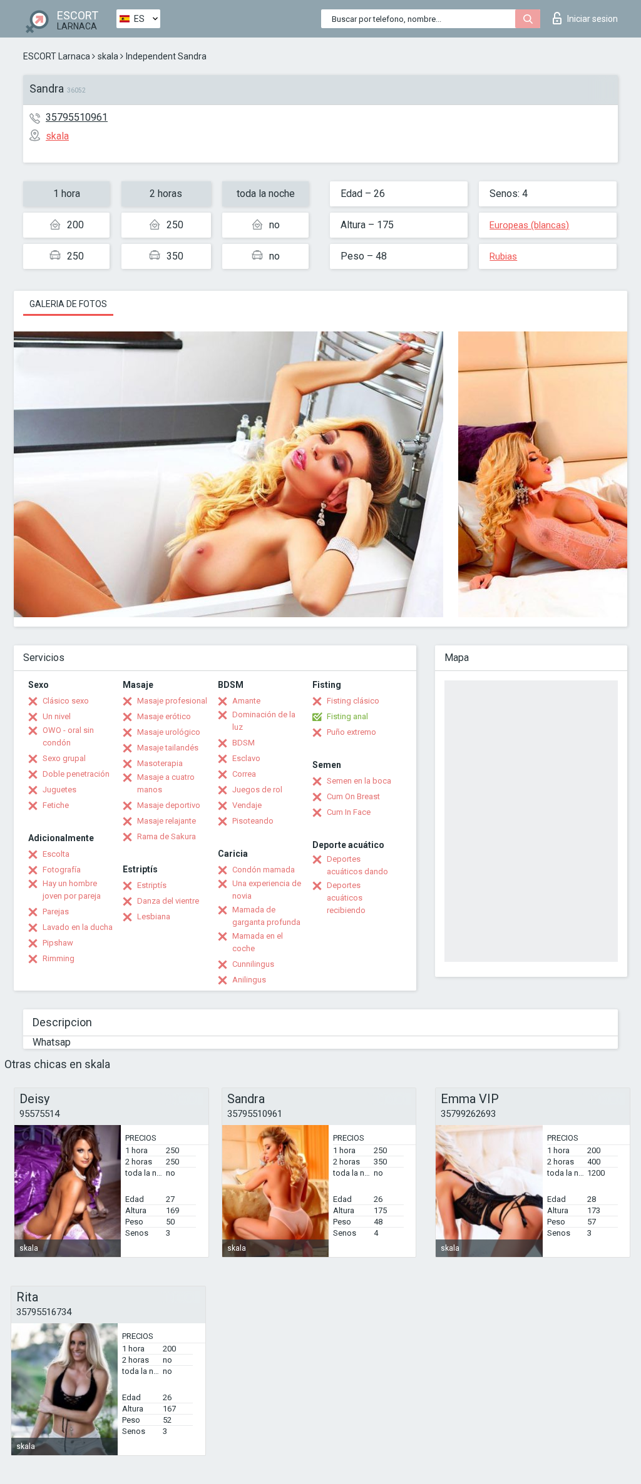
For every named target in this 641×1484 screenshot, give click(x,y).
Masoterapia (160, 763)
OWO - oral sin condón (68, 736)
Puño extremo (351, 732)
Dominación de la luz (263, 721)
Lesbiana (153, 916)
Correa (244, 774)
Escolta (56, 854)
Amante (246, 700)
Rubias (503, 256)
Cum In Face (349, 812)
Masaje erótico (164, 716)
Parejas (56, 911)
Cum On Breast (353, 796)
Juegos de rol (257, 789)
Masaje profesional (172, 700)
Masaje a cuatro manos (166, 783)
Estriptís (152, 885)
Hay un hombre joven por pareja (72, 890)
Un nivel (57, 716)
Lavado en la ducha (78, 927)
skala (108, 56)
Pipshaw (58, 942)
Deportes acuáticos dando (357, 865)
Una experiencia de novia (266, 890)
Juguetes (59, 789)
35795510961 (77, 117)
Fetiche (56, 805)
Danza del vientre (168, 901)
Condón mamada (263, 869)
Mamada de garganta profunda (266, 916)
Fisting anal (347, 716)
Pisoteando (253, 820)
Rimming (58, 958)
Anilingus (249, 979)
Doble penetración (76, 774)
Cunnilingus (253, 964)
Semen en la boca (359, 780)
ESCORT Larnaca (56, 56)
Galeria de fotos (68, 304)
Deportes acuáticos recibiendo (346, 898)
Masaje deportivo (168, 805)
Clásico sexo (66, 700)
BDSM (243, 742)
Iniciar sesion (592, 19)
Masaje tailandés (167, 747)
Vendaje (247, 805)
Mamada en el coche (257, 942)
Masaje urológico (168, 732)
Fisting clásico (353, 700)
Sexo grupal (64, 758)
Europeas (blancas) (529, 225)
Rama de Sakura (166, 836)
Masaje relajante (166, 820)
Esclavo (246, 758)
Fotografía (62, 869)
